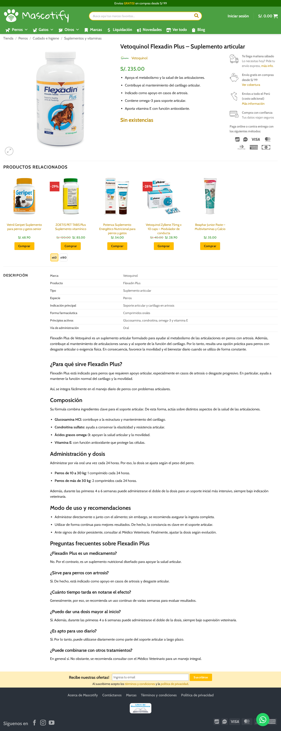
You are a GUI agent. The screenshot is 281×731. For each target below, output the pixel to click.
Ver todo (180, 29)
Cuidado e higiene (46, 38)
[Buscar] (196, 16)
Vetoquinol (139, 58)
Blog (201, 29)
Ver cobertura (251, 85)
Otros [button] (69, 29)
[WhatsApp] (262, 719)
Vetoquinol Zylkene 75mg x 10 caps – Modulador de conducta (164, 229)
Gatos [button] (44, 29)
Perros (23, 38)
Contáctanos (112, 695)
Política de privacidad (197, 695)
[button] (238, 16)
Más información (253, 104)
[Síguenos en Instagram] (43, 723)
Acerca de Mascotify (83, 695)
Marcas (96, 29)
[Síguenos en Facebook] (34, 723)
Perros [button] (17, 29)
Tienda (8, 38)
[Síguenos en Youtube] (51, 723)
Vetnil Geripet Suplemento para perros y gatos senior (24, 227)
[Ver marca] (124, 58)
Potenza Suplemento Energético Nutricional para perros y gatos (117, 229)
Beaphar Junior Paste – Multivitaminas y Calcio (210, 227)
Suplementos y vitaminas (83, 38)
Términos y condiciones (159, 695)
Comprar (71, 246)
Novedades (152, 29)
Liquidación (122, 29)
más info (267, 66)
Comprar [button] (24, 246)
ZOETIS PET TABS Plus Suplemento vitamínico (70, 227)
